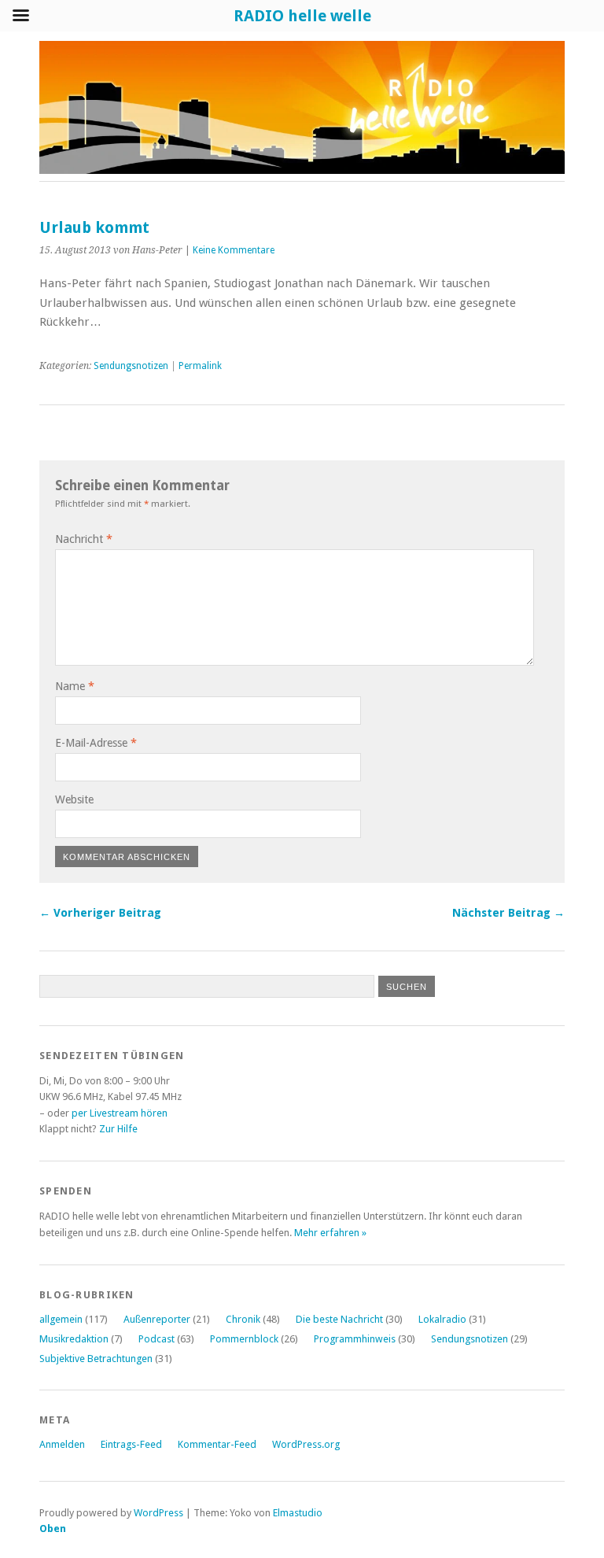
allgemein (61, 1319)
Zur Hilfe (118, 1129)
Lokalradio (442, 1319)
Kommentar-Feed (217, 1444)
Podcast (156, 1339)
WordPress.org (306, 1444)
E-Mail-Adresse (96, 743)
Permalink (200, 365)
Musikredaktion (74, 1339)
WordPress (158, 1513)
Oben (52, 1528)
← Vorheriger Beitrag (100, 912)
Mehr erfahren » (330, 1233)
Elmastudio (297, 1513)
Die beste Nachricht (339, 1319)
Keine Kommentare (233, 250)
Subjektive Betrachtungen (96, 1358)
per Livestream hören (120, 1113)
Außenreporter (156, 1319)
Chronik (243, 1319)
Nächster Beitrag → (508, 912)
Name (74, 686)
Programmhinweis (355, 1339)
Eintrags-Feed (131, 1444)
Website (74, 799)
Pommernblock (244, 1339)
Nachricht (83, 539)
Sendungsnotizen (131, 365)
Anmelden (62, 1444)
